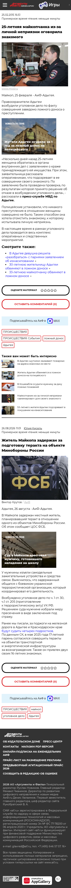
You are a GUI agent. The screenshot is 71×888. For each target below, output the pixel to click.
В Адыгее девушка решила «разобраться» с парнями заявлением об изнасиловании (34, 257)
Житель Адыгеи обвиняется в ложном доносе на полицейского (39, 374)
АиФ (27, 502)
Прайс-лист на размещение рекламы (32, 760)
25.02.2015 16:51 (11, 14)
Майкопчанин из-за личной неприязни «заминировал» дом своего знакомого (39, 397)
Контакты (11, 746)
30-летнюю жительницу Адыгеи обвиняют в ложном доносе (31, 266)
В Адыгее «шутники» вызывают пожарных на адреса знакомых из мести (40, 362)
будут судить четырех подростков (27, 631)
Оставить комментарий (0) (35, 304)
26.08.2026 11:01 (11, 428)
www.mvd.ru (10, 88)
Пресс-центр (52, 741)
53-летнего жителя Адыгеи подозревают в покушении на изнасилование (41, 409)
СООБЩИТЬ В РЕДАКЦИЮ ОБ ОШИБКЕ (30, 773)
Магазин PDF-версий (37, 746)
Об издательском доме (21, 741)
